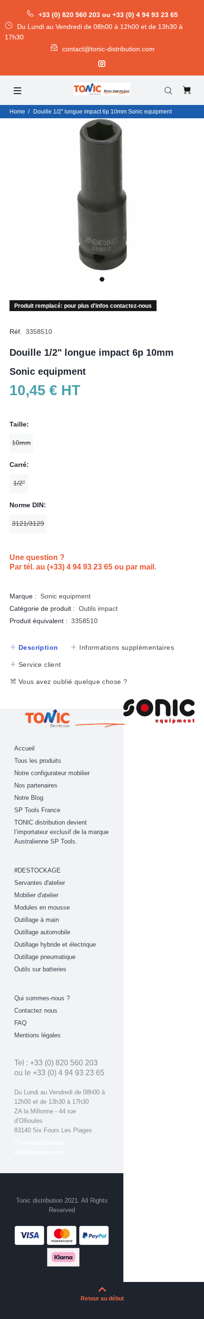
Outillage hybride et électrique (55, 944)
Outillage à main (36, 919)
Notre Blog (28, 797)
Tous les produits (37, 760)
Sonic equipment (65, 596)
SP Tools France (37, 810)
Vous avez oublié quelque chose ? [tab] (71, 681)
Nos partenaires (35, 785)
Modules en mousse (42, 907)
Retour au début (102, 1298)
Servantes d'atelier (39, 882)
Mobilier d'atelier (36, 895)
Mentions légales (37, 1035)
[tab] (33, 647)
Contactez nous (35, 1010)
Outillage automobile (42, 932)
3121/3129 (28, 523)
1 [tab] (102, 279)
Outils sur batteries (40, 969)
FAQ (20, 1022)
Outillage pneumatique (44, 956)
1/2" (19, 483)
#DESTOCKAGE (37, 870)
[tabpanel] (102, 195)
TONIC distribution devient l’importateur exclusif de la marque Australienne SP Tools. (61, 832)
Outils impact (98, 608)
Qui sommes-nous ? (42, 998)
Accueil (24, 748)
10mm (21, 442)
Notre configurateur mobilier (52, 773)
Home (17, 111)
